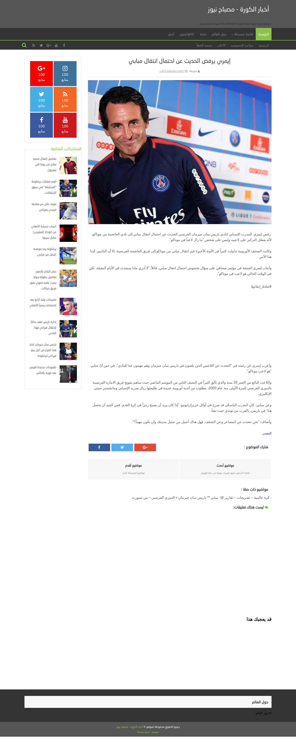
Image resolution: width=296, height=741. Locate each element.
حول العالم (219, 34)
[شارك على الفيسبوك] (99, 447)
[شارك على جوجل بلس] (145, 447)
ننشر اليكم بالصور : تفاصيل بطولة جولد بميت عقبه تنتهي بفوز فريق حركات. (43, 279)
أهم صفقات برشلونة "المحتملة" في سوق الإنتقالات (44, 186)
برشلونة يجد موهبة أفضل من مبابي (44, 251)
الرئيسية (263, 34)
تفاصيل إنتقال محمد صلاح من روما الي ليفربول (44, 164)
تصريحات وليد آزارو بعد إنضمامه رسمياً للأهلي (42, 302)
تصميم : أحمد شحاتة (148, 732)
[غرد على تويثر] (122, 447)
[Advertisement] (180, 321)
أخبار (171, 34)
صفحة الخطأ (204, 45)
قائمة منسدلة (243, 34)
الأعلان (221, 45)
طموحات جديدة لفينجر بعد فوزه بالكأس (43, 370)
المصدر (267, 433)
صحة (203, 34)
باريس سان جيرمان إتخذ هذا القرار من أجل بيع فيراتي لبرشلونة (42, 349)
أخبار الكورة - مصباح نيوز (238, 9)
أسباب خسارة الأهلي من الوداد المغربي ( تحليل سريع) (43, 231)
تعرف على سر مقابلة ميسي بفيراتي (44, 206)
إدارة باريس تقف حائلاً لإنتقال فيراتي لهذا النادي (43, 327)
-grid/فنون (187, 34)
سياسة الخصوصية (242, 45)
